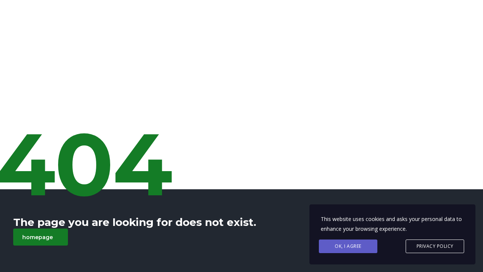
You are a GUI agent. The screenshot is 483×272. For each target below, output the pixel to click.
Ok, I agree (348, 246)
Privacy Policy (435, 246)
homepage (37, 237)
